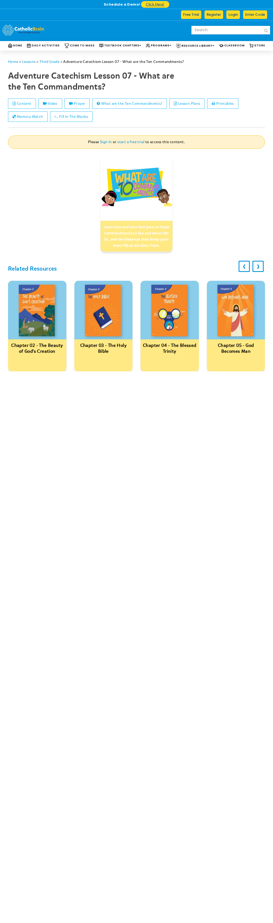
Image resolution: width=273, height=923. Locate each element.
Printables (224, 103)
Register (214, 14)
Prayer (79, 103)
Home (17, 45)
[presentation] (244, 266)
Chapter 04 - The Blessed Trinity (169, 348)
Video (52, 103)
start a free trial (130, 142)
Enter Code (255, 14)
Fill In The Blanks (73, 116)
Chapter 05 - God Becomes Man (236, 348)
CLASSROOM (234, 45)
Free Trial (191, 14)
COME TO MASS (82, 45)
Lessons (29, 61)
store (259, 45)
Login (233, 14)
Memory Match (29, 116)
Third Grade (49, 61)
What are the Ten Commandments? (131, 103)
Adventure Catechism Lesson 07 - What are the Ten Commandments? (123, 61)
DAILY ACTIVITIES (45, 45)
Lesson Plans (188, 103)
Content (23, 103)
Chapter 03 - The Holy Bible (103, 348)
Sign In (106, 142)
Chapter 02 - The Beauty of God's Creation (37, 348)
